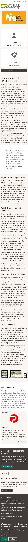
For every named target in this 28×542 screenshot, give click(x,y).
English (17, 1)
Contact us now (7, 466)
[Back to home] (10, 5)
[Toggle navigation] (25, 5)
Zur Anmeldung (7, 491)
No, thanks (12, 539)
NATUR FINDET (18, 85)
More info (4, 535)
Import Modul (20, 183)
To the (14, 71)
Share (6, 473)
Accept (4, 539)
